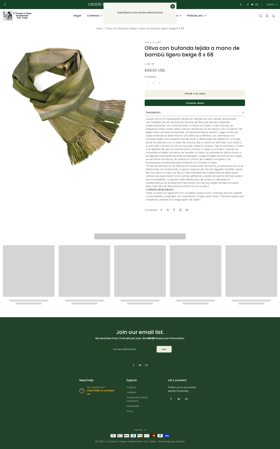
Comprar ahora (195, 103)
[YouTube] (252, 4)
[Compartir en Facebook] (161, 210)
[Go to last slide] (5, 4)
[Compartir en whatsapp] (180, 210)
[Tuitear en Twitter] (167, 210)
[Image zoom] (69, 107)
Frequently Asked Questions (137, 399)
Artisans (131, 392)
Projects (131, 387)
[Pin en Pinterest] (174, 210)
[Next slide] (240, 4)
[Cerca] (172, 6)
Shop (130, 411)
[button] (195, 93)
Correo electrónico (124, 349)
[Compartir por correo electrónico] (187, 210)
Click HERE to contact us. (100, 392)
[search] (260, 16)
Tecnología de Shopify (171, 441)
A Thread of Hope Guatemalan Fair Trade (130, 441)
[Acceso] (267, 16)
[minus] (148, 83)
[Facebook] (248, 4)
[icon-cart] (273, 16)
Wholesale (133, 406)
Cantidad (150, 76)
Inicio (99, 28)
